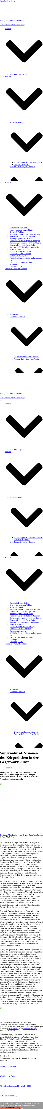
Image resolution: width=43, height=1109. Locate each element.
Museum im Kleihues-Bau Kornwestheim (25, 247)
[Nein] (22, 1108)
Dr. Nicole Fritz (5, 835)
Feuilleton (8, 768)
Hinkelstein (14, 314)
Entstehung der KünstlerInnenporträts (28, 162)
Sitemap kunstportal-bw (18, 74)
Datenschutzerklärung (8, 1096)
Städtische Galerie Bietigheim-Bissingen (25, 241)
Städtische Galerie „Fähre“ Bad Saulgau (25, 234)
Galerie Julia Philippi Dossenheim (22, 245)
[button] (24, 51)
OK (2, 1108)
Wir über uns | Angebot (8, 1076)
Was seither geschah (22, 165)
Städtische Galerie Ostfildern (20, 254)
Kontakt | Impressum (8, 1066)
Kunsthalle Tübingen (17, 232)
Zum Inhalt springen (7, 1)
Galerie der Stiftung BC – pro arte (22, 236)
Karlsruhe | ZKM (16, 267)
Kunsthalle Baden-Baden (19, 228)
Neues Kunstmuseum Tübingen (21, 230)
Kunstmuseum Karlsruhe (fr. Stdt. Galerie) (25, 243)
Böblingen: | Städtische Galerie (21, 239)
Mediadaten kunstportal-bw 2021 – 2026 (15, 1086)
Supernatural (16, 779)
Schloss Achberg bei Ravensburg (22, 251)
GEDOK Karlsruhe (17, 249)
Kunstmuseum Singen (18, 256)
